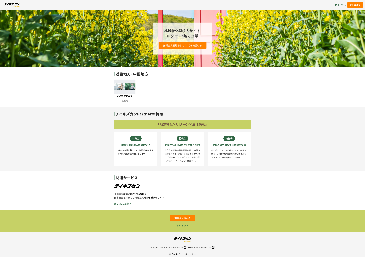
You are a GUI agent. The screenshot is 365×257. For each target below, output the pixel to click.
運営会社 (154, 247)
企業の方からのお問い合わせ (171, 247)
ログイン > (340, 5)
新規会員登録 (355, 5)
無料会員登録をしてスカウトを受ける (182, 45)
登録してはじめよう (182, 218)
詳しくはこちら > (122, 203)
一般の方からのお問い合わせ (199, 247)
